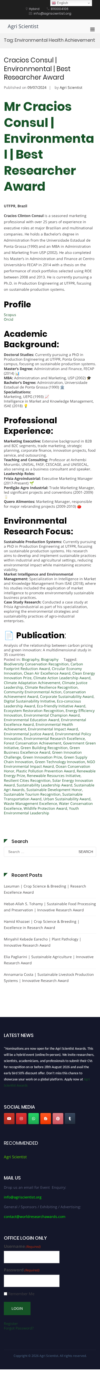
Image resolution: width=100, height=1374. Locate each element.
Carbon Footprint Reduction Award (43, 666)
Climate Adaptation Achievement (32, 682)
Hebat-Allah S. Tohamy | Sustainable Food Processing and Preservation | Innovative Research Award (50, 906)
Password (21, 1270)
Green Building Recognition (44, 747)
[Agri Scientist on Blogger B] (45, 1118)
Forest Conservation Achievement (32, 743)
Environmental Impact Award (53, 729)
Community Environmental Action (33, 691)
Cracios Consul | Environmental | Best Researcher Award (37, 69)
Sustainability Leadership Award (44, 785)
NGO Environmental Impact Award (49, 764)
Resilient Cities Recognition (27, 780)
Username (22, 1246)
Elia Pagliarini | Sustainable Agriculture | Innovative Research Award (49, 959)
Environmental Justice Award (28, 733)
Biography (30, 659)
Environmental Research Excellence (54, 738)
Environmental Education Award (31, 719)
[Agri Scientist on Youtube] (9, 1118)
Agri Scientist (23, 26)
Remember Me (21, 1293)
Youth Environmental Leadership (41, 810)
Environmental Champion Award (52, 715)
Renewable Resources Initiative (54, 775)
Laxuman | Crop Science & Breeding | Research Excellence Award (45, 889)
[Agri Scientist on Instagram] (21, 1118)
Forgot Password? (19, 1328)
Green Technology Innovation (60, 761)
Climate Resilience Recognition (51, 687)
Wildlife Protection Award (45, 808)
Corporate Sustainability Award (67, 696)
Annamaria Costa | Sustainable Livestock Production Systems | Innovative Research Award (49, 977)
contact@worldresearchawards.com (34, 1216)
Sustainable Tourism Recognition (32, 794)
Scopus (10, 314)
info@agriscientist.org (23, 1197)
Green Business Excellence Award (42, 750)
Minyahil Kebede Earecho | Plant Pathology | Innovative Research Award (42, 942)
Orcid (8, 319)
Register (11, 1323)
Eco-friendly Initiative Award (61, 706)
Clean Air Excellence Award (47, 673)
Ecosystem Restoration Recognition (34, 710)
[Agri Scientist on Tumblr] (70, 1118)
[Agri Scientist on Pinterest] (58, 1118)
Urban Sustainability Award (67, 798)
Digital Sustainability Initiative (29, 701)
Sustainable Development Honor (54, 789)
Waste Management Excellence (30, 803)
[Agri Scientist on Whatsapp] (33, 1118)
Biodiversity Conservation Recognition (36, 664)
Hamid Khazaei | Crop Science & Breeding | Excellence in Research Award (41, 924)
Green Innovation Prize (42, 757)
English (62, 3)
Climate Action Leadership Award (62, 677)
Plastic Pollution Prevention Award (45, 771)
